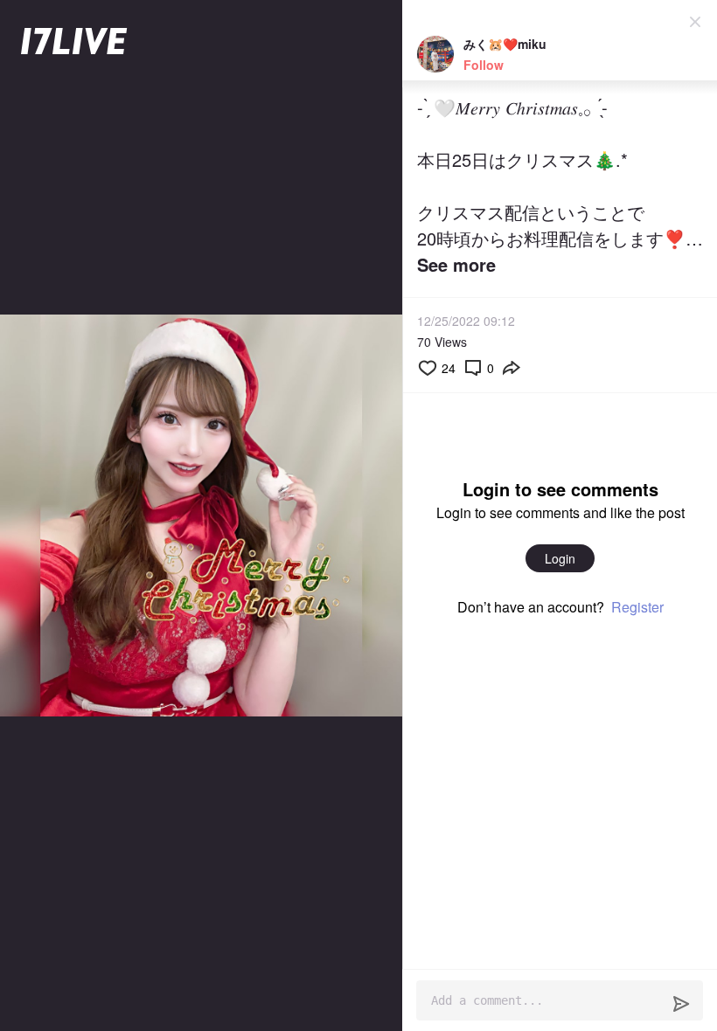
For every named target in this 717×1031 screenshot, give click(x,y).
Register (637, 607)
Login (560, 558)
